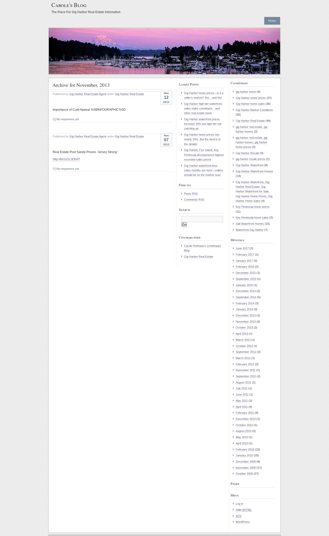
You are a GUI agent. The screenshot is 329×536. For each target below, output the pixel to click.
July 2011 (242, 388)
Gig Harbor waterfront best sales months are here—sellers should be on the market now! (203, 170)
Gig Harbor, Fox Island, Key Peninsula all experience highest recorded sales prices (204, 154)
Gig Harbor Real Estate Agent (87, 94)
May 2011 (242, 400)
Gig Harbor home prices (251, 97)
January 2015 (244, 285)
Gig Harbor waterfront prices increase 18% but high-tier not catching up (202, 124)
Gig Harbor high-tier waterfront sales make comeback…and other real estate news (203, 108)
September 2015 (246, 278)
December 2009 (246, 461)
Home (272, 21)
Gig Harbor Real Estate (129, 94)
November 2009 (246, 467)
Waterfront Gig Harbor (249, 229)
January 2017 (244, 260)
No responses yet (68, 119)
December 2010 (246, 418)
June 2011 (242, 394)
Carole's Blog (68, 4)
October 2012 (244, 345)
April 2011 (242, 406)
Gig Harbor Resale (247, 153)
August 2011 (243, 382)
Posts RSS (191, 193)
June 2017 (242, 248)
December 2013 (246, 315)
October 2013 (244, 327)
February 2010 (245, 449)
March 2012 (243, 358)
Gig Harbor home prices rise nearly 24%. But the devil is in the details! (202, 139)
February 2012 (245, 364)
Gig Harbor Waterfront (249, 165)
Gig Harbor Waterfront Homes (254, 171)
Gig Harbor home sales (250, 103)
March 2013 (243, 339)
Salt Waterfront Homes (250, 223)
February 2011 (245, 412)
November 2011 (245, 370)
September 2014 (246, 297)
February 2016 (245, 266)
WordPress (243, 521)
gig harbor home (246, 91)
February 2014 (245, 303)
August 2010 (243, 430)
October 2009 (244, 473)
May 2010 (242, 437)
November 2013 (246, 321)
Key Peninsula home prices (253, 206)
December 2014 (246, 291)
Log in (239, 503)
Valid (244, 509)
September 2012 (246, 351)
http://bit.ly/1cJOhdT (66, 159)
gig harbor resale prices (250, 159)
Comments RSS (194, 199)
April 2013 (242, 333)
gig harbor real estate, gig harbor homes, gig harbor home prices (251, 142)
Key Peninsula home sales (252, 217)
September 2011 (246, 376)
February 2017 (245, 254)
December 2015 (246, 272)
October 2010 (244, 425)
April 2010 (242, 443)
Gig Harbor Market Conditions (254, 109)
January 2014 (244, 309)
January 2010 (244, 455)
